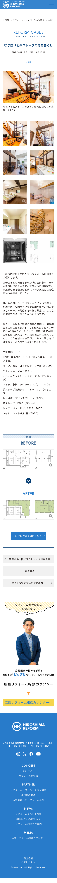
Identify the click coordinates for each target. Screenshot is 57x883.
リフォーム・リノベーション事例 (28, 790)
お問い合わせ (28, 862)
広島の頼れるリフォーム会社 (28, 800)
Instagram (18, 754)
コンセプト (28, 771)
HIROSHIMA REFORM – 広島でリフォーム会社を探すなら (13, 5)
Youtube (38, 753)
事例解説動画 (28, 795)
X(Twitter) (24, 753)
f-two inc (18, 867)
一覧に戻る (28, 571)
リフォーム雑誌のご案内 (28, 824)
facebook (31, 754)
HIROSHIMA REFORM (28, 728)
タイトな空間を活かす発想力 (27, 582)
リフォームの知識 (28, 776)
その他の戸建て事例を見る (27, 535)
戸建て (28, 62)
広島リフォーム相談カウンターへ (28, 702)
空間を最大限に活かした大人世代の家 (29, 559)
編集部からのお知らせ (28, 819)
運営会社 (28, 858)
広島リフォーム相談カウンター (28, 838)
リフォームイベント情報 (28, 814)
